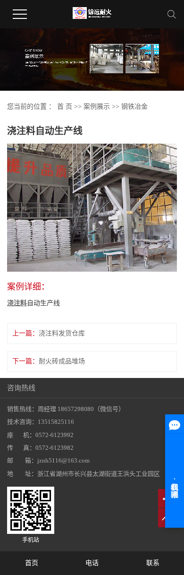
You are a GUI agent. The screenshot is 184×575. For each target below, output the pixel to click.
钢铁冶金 (134, 106)
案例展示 (97, 106)
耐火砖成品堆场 (62, 361)
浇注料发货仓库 (62, 333)
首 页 (64, 106)
